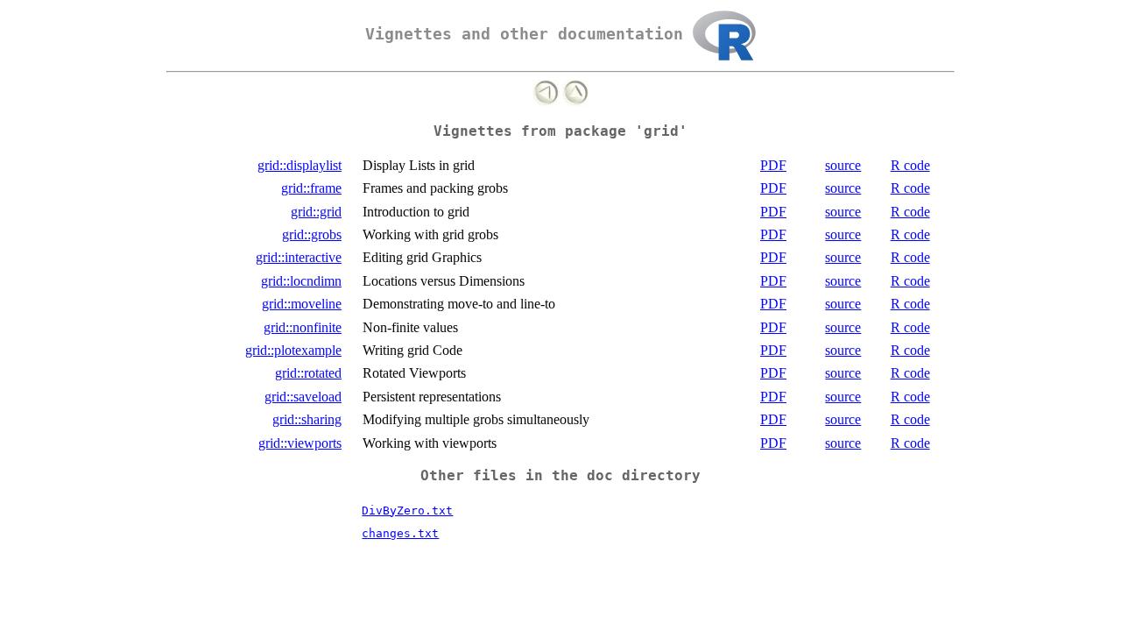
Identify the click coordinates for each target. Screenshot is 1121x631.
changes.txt (400, 533)
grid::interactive (299, 257)
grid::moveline (302, 303)
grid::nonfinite (303, 327)
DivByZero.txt (407, 510)
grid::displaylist (299, 165)
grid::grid (316, 211)
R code (910, 165)
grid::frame (311, 188)
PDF (773, 165)
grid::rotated (308, 372)
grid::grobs (312, 234)
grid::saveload (303, 396)
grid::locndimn (301, 280)
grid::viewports (300, 443)
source (843, 165)
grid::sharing (307, 419)
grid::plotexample (293, 350)
